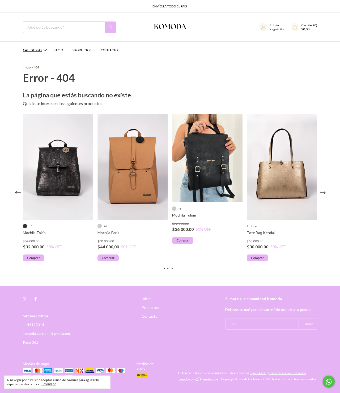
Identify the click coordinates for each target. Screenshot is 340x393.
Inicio (58, 50)
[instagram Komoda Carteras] (25, 298)
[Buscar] (110, 27)
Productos (82, 50)
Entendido (48, 384)
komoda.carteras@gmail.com (46, 333)
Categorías (32, 50)
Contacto (109, 50)
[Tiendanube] (198, 380)
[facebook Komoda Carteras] (35, 298)
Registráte (277, 29)
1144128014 (33, 324)
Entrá (274, 25)
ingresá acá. (258, 373)
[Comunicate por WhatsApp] (329, 382)
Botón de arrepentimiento (287, 373)
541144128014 (35, 316)
